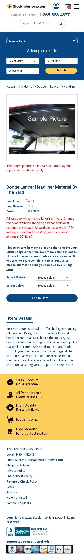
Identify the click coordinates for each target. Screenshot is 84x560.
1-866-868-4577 (54, 14)
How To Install (16, 497)
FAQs (10, 487)
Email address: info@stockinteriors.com (34, 460)
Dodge (41, 86)
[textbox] (42, 41)
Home (28, 86)
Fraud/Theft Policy (19, 476)
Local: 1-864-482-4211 (22, 454)
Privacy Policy (15, 471)
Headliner (70, 86)
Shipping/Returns (18, 465)
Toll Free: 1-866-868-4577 (24, 449)
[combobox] (42, 41)
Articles (11, 492)
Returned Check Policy (22, 481)
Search (61, 70)
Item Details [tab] (20, 318)
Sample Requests (18, 503)
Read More (32, 210)
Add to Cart (39, 298)
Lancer (55, 86)
